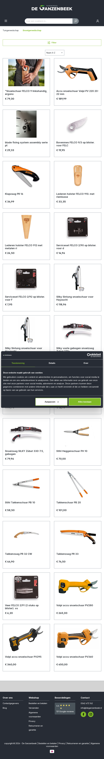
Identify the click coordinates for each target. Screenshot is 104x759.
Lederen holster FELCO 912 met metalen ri (23, 247)
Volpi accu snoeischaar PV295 (23, 656)
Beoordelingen (62, 697)
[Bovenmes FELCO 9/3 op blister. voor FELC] (77, 125)
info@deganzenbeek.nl (91, 708)
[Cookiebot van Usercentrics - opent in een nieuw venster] (89, 355)
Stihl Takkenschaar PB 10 (20, 502)
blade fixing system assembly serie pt (26, 144)
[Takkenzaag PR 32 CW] (26, 536)
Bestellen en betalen (38, 703)
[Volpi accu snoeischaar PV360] (77, 639)
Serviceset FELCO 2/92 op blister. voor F (25, 298)
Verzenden (34, 708)
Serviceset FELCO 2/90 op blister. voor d (76, 247)
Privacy (32, 721)
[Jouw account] (98, 21)
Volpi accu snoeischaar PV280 (74, 605)
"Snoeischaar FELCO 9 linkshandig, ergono (26, 92)
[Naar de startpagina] (52, 9)
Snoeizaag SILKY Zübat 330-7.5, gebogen (24, 452)
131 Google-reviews (65, 711)
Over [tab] (86, 363)
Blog (5, 708)
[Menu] (6, 20)
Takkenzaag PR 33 (67, 553)
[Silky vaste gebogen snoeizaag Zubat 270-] (77, 331)
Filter (53, 42)
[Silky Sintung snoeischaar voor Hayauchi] (77, 279)
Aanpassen (50, 401)
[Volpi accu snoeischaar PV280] (77, 588)
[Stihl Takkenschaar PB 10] (26, 485)
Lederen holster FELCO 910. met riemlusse (75, 195)
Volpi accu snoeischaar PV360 (74, 656)
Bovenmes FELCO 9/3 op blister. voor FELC (75, 144)
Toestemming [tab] (18, 363)
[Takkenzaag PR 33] (77, 536)
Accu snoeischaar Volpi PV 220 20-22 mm (77, 92)
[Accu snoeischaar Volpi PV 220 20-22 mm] (77, 74)
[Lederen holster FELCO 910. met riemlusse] (77, 176)
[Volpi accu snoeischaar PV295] (26, 639)
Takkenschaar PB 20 (68, 502)
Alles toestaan (84, 401)
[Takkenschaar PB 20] (77, 485)
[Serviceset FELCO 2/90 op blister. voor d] (77, 228)
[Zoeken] (75, 21)
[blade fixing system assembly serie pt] (26, 125)
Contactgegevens (11, 703)
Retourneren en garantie (78, 743)
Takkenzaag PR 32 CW (18, 553)
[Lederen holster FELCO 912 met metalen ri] (26, 228)
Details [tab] (52, 363)
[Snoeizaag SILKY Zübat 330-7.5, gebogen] (26, 434)
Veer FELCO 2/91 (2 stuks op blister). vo (22, 607)
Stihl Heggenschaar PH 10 (71, 451)
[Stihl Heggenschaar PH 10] (77, 434)
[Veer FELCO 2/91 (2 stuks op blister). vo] (26, 588)
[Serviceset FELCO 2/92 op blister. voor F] (26, 279)
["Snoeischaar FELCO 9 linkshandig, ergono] (26, 74)
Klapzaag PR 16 (14, 193)
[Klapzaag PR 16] (26, 176)
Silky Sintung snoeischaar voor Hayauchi (74, 298)
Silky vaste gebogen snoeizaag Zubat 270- (75, 350)
